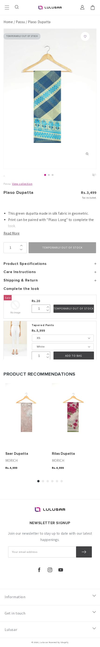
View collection (22, 183)
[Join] (84, 552)
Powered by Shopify (59, 642)
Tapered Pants (43, 325)
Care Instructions (19, 272)
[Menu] (7, 7)
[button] (17, 7)
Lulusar (11, 629)
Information (15, 596)
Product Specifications (25, 263)
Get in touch (15, 613)
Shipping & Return (20, 280)
